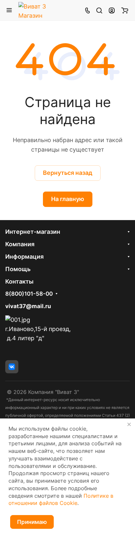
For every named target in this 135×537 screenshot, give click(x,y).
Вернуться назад (67, 172)
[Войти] (112, 10)
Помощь (17, 269)
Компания (19, 244)
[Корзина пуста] (124, 10)
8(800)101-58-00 (29, 294)
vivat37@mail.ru (28, 306)
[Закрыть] (129, 424)
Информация (24, 256)
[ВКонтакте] (11, 366)
